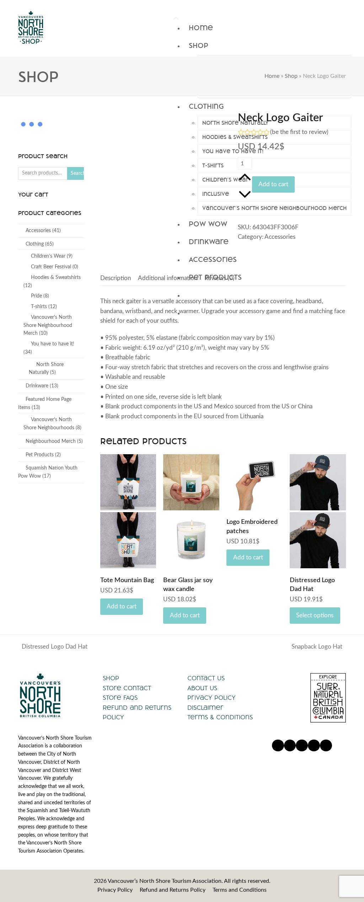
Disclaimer (205, 707)
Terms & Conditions (220, 717)
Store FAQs (120, 697)
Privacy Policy (211, 697)
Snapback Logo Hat (316, 648)
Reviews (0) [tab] (219, 278)
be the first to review (299, 132)
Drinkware (37, 385)
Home (271, 76)
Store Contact (127, 687)
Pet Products (40, 454)
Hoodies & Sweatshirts (56, 277)
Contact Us (206, 678)
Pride (36, 296)
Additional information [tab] (167, 278)
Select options (314, 615)
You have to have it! (52, 344)
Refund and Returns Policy (172, 890)
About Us (202, 687)
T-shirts (39, 306)
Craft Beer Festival (51, 266)
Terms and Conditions (240, 890)
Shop (291, 76)
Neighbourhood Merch (51, 441)
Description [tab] (115, 278)
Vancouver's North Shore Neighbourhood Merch (47, 325)
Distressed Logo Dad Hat (52, 648)
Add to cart (273, 184)
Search (77, 173)
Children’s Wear (48, 256)
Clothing (35, 244)
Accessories (279, 237)
